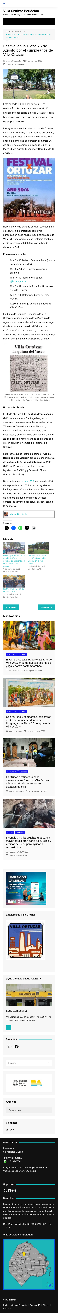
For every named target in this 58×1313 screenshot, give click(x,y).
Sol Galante (14, 670)
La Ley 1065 (27, 481)
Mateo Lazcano (15, 731)
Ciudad (10, 832)
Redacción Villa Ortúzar (19, 852)
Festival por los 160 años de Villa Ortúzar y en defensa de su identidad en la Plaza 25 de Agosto (14, 560)
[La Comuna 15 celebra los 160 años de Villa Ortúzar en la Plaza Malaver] (38, 548)
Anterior (12, 607)
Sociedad (21, 64)
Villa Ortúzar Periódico (21, 11)
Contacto (7, 1308)
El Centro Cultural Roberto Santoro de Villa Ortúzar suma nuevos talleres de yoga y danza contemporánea (29, 662)
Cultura (22, 654)
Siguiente (45, 607)
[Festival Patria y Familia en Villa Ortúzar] (14, 581)
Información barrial (19, 1305)
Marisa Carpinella (13, 61)
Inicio (5, 1305)
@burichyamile (18, 281)
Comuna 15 (11, 64)
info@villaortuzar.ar (13, 1158)
